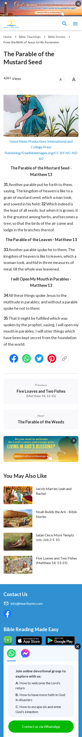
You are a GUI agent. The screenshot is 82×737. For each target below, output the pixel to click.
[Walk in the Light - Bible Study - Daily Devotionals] (11, 24)
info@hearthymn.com (26, 603)
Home (7, 37)
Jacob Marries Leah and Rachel (54, 491)
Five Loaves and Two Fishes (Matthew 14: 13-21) (56, 560)
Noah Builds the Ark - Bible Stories (56, 514)
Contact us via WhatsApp (41, 726)
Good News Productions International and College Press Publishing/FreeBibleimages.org (39, 147)
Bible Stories (56, 37)
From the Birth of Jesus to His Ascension (31, 42)
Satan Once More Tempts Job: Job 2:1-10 (55, 537)
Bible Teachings (30, 37)
